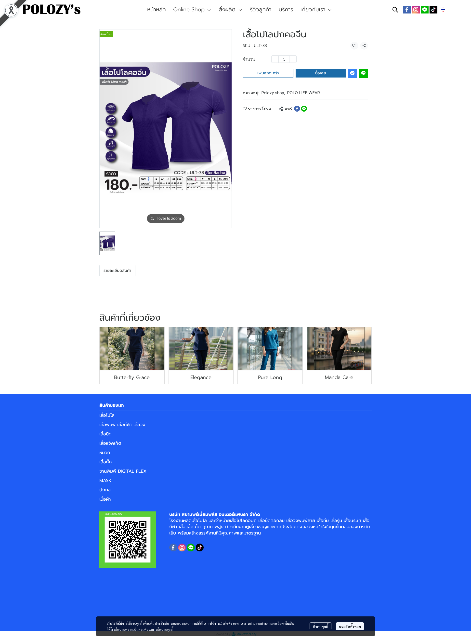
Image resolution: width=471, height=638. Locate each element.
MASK (105, 480)
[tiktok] (433, 9)
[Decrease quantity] (275, 59)
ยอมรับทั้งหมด (350, 626)
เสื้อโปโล (107, 415)
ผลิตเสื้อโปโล (195, 520)
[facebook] (407, 9)
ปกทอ (105, 489)
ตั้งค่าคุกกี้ (320, 626)
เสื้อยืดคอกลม (271, 520)
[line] (425, 9)
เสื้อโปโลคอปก (243, 520)
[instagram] (416, 9)
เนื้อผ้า (105, 499)
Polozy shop (273, 92)
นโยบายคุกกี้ (164, 629)
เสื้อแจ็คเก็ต (110, 443)
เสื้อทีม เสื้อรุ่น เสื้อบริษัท (339, 520)
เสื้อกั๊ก (105, 461)
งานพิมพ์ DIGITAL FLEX (122, 471)
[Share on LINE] (304, 109)
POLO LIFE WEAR (303, 92)
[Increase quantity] (292, 59)
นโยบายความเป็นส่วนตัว (131, 629)
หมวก (104, 452)
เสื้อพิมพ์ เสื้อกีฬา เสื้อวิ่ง (122, 424)
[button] (395, 9)
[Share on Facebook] (297, 109)
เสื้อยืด (105, 433)
